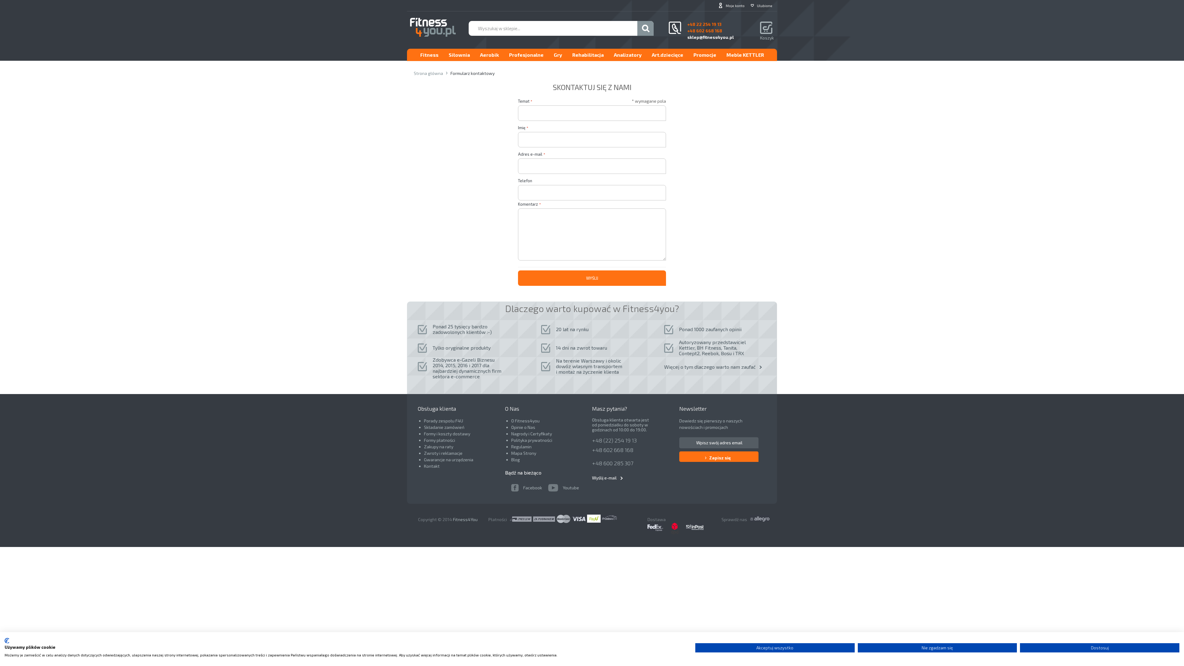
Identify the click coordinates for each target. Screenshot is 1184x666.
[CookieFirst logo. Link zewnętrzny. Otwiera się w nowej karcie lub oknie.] (7, 640)
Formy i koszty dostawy (447, 433)
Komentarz (528, 204)
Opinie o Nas (523, 427)
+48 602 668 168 (612, 449)
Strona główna (428, 73)
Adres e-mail (530, 154)
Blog (515, 459)
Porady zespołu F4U (443, 420)
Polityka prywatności (531, 440)
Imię (521, 127)
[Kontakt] (675, 28)
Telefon (525, 180)
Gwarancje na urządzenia (449, 459)
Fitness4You (465, 519)
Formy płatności (439, 440)
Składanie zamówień (444, 427)
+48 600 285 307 (612, 463)
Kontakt (432, 466)
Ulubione (764, 5)
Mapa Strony (523, 453)
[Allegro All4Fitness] (760, 518)
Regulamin (521, 446)
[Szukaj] (645, 28)
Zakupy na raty (438, 446)
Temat (523, 101)
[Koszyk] (767, 28)
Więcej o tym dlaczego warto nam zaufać (710, 367)
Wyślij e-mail (604, 477)
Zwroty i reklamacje (443, 453)
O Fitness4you (525, 420)
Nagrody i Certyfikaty (531, 433)
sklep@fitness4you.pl (710, 37)
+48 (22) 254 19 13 (614, 440)
